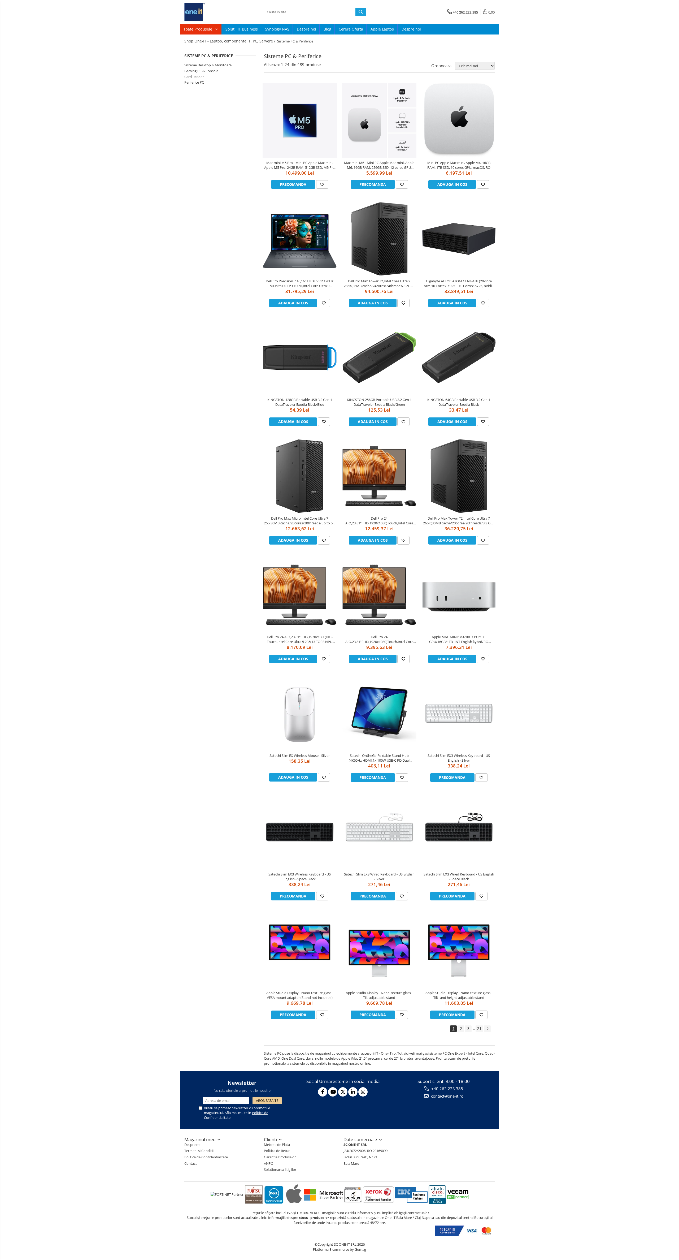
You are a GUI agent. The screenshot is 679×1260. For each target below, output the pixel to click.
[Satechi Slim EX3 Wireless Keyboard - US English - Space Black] (300, 832)
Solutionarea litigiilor (280, 1169)
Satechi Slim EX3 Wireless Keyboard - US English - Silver (459, 758)
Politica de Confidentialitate (206, 1157)
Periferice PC (194, 82)
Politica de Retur (277, 1150)
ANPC (268, 1163)
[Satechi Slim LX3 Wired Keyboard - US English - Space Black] (459, 832)
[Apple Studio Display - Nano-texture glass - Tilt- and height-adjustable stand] (459, 950)
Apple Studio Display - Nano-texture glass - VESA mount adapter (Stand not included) (299, 995)
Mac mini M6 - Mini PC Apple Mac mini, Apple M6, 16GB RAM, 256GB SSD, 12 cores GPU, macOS (379, 165)
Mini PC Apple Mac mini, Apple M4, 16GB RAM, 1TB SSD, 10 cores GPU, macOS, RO (458, 165)
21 (479, 1028)
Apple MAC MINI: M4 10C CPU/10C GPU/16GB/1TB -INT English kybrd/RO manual (458, 639)
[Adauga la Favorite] (322, 184)
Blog (327, 29)
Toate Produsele (198, 29)
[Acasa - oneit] (210, 12)
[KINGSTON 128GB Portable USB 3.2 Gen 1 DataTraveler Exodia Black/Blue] (300, 357)
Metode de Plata (277, 1144)
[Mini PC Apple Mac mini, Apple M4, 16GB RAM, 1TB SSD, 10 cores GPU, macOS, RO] (459, 120)
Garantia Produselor (280, 1157)
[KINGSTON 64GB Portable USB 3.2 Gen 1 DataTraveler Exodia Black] (459, 357)
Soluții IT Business (241, 29)
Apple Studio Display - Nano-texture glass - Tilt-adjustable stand (379, 995)
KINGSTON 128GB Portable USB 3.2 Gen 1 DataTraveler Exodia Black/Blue (299, 402)
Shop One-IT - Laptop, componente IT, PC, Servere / (230, 41)
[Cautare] (360, 12)
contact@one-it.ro (446, 1096)
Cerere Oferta (351, 29)
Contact (190, 1163)
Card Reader (194, 76)
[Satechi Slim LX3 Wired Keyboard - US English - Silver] (379, 832)
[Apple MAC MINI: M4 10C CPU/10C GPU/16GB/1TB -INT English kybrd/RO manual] (459, 594)
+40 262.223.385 (446, 1088)
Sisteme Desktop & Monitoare (208, 65)
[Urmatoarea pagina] (487, 1028)
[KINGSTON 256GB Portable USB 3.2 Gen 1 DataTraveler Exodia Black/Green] (379, 357)
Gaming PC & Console (201, 70)
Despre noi (306, 29)
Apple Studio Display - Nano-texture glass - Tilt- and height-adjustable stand (458, 995)
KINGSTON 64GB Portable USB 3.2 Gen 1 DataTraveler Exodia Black (458, 402)
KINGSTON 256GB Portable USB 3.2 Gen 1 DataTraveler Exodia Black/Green (379, 402)
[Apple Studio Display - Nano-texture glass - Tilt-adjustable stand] (379, 950)
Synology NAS (277, 29)
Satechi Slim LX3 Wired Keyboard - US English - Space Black (459, 876)
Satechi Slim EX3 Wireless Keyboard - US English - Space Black (299, 876)
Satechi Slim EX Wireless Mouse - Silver (299, 755)
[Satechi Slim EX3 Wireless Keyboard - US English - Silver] (459, 713)
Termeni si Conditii (199, 1150)
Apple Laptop (382, 29)
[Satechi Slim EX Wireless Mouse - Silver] (300, 713)
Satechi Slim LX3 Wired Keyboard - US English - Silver (379, 876)
